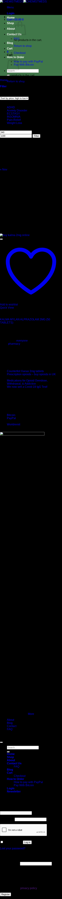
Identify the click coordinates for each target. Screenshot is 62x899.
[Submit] (8, 75)
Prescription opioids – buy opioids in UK (31, 374)
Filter (36, 136)
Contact (11, 726)
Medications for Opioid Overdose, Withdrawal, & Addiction (27, 382)
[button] (10, 7)
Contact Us (14, 763)
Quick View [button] (7, 307)
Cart (9, 48)
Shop (10, 23)
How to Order (15, 779)
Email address (9, 863)
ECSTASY (13, 113)
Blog (10, 42)
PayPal (11, 418)
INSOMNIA (13, 116)
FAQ (16, 38)
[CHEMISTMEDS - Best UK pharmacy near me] (23, 1)
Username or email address (17, 809)
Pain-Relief (14, 119)
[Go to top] (1, 742)
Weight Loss (14, 122)
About (11, 28)
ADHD (11, 107)
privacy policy (28, 888)
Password (7, 819)
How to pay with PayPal (28, 61)
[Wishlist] (1, 239)
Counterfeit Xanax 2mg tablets (25, 371)
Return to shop (23, 45)
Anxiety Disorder (17, 110)
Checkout (19, 52)
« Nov (3, 169)
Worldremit (13, 424)
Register (5, 894)
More (31, 713)
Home (11, 17)
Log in (27, 842)
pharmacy (14, 343)
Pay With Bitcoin (24, 64)
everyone (22, 340)
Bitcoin (11, 415)
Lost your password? (12, 848)
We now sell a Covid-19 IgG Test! (27, 386)
